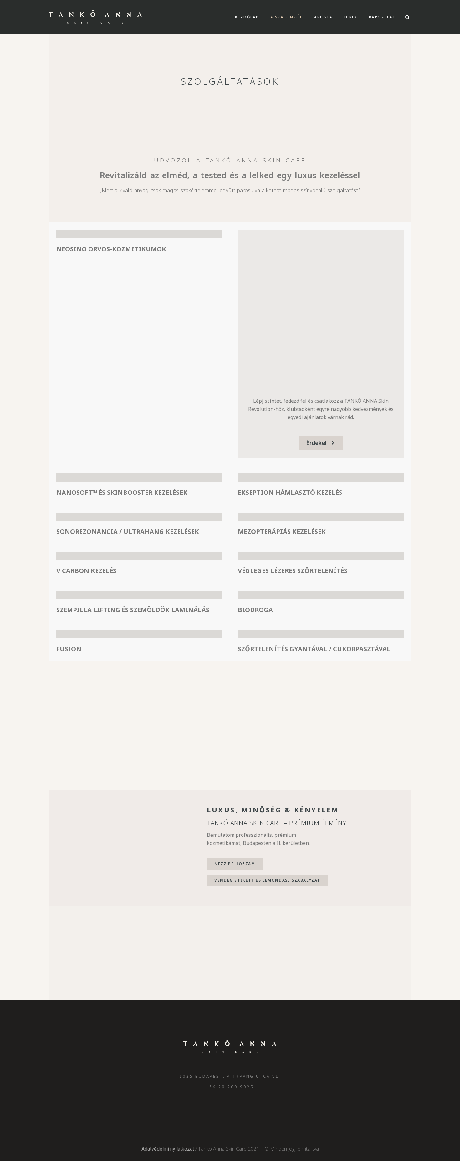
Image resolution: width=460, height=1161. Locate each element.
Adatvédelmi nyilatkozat (167, 1149)
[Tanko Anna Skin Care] (230, 1046)
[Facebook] (229, 1110)
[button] (321, 443)
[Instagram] (215, 1110)
